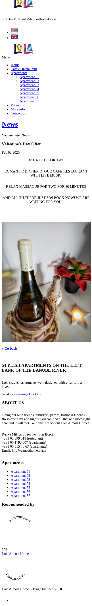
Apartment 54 (29, 89)
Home (15, 65)
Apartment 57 (29, 101)
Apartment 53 (29, 85)
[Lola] (23, 53)
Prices (15, 105)
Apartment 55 (29, 93)
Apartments (19, 73)
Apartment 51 (29, 77)
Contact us (18, 113)
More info (18, 109)
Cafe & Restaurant (24, 69)
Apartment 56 (29, 97)
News (10, 124)
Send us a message (15, 394)
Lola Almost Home (15, 554)
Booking (35, 394)
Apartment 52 (29, 81)
